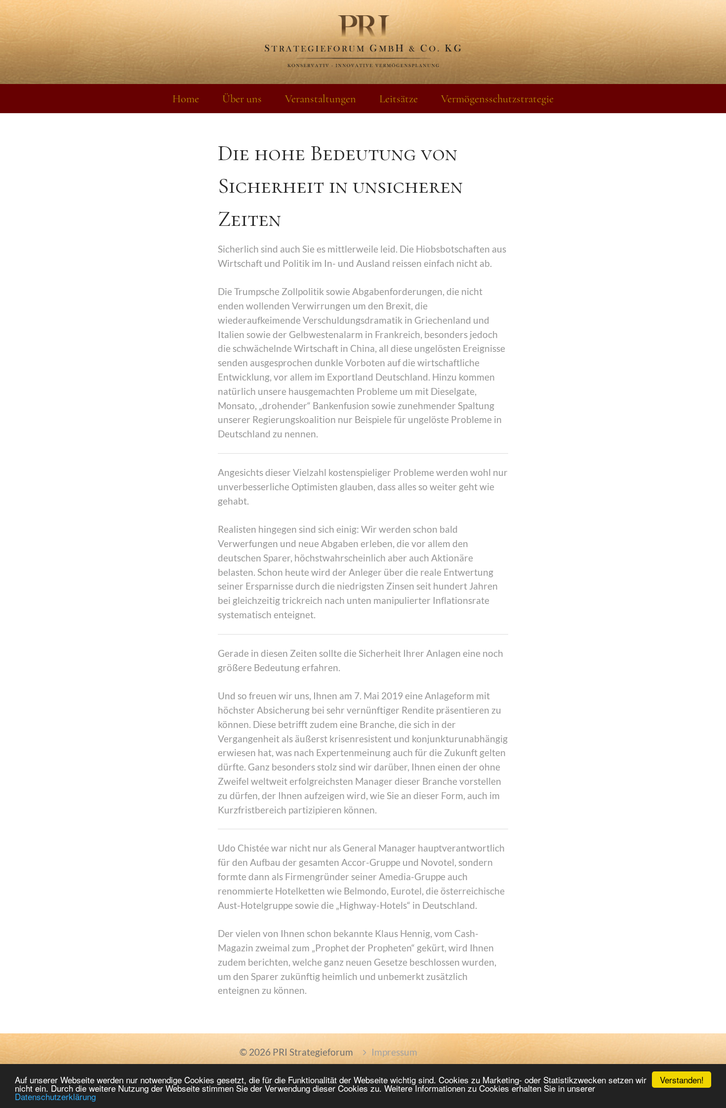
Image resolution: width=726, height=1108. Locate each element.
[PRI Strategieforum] (363, 42)
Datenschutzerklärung (55, 1096)
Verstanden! (682, 1079)
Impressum (394, 1052)
